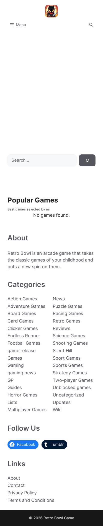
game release (22, 350)
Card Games (21, 321)
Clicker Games (23, 328)
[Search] (87, 160)
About (14, 478)
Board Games (22, 313)
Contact (16, 485)
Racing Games (68, 313)
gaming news (22, 372)
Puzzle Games (67, 306)
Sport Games (66, 358)
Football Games (24, 343)
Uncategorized (68, 394)
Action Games (22, 298)
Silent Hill (62, 350)
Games (15, 358)
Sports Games (68, 365)
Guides (15, 387)
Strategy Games (70, 372)
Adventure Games (26, 306)
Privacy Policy (22, 492)
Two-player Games (73, 380)
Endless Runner (24, 335)
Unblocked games (72, 387)
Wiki (57, 409)
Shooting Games (70, 343)
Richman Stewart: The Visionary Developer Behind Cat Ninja (51, 137)
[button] (91, 24)
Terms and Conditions (31, 500)
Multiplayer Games (27, 409)
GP (11, 380)
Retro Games (66, 321)
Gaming (16, 365)
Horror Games (22, 394)
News (59, 298)
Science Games (69, 335)
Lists (12, 402)
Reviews (61, 328)
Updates (61, 402)
